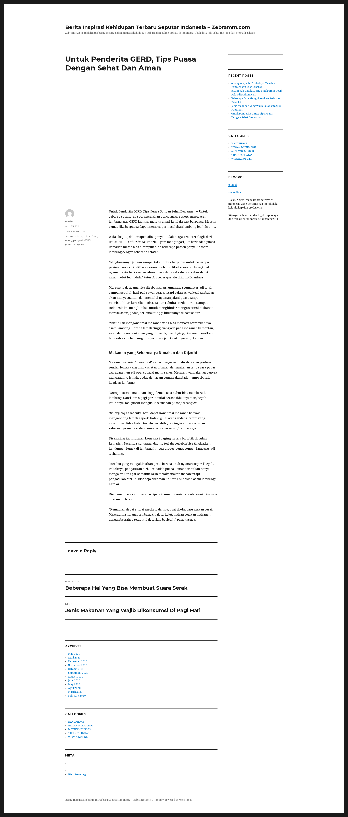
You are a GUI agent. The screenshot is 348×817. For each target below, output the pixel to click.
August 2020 (75, 676)
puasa (68, 244)
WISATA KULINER (78, 737)
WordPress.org (77, 774)
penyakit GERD (82, 240)
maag (68, 240)
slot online (234, 192)
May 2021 (74, 653)
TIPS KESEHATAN (75, 231)
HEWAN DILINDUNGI (80, 725)
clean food (91, 236)
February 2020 (77, 695)
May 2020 (74, 684)
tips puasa (79, 244)
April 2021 (74, 657)
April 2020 (74, 688)
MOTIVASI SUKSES (79, 729)
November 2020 (77, 665)
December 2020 (77, 661)
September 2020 (78, 672)
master (69, 221)
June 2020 (74, 680)
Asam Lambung (74, 236)
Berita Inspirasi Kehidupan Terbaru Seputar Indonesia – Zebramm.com (157, 27)
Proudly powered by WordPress (173, 799)
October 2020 (76, 669)
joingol (232, 184)
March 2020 (75, 691)
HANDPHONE (76, 721)
